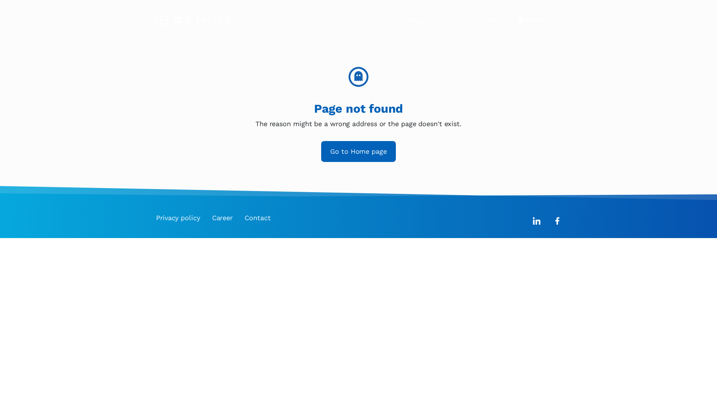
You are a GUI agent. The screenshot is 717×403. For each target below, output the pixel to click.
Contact (257, 218)
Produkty (379, 20)
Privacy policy (178, 218)
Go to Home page (358, 151)
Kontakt (488, 20)
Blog (416, 20)
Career (222, 218)
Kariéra (449, 20)
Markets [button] (537, 20)
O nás (341, 20)
